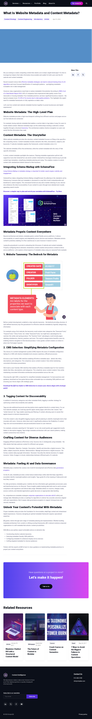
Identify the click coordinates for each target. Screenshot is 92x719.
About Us (52, 3)
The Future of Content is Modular (33, 651)
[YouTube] (22, 704)
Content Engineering (25, 19)
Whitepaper (31, 644)
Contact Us (77, 3)
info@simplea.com (79, 681)
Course (52, 643)
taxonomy (25, 128)
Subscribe (32, 696)
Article (46, 19)
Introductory (38, 19)
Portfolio (37, 3)
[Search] (85, 3)
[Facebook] (78, 75)
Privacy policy (83, 714)
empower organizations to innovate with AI (42, 495)
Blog (44, 3)
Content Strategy (10, 19)
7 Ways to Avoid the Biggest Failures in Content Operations (78, 652)
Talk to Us (46, 586)
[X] (83, 75)
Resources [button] (26, 3)
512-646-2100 (78, 678)
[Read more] (13, 626)
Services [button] (15, 3)
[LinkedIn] (73, 75)
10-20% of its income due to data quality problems (34, 98)
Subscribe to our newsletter (11, 693)
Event (73, 643)
